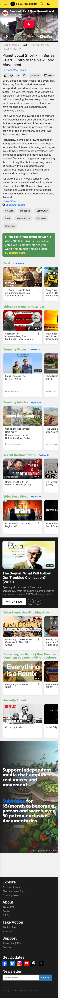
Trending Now (10, 895)
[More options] (38, 290)
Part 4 (35, 45)
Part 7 (17, 49)
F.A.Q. (5, 915)
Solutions (41, 218)
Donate (6, 947)
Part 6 (7, 49)
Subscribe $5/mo (12, 943)
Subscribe (13, 801)
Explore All (18, 263)
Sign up (45, 977)
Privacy (5, 990)
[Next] (38, 602)
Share (36, 75)
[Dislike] (11, 75)
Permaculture (23, 218)
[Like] (4, 75)
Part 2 (16, 45)
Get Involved (9, 927)
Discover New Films (14, 891)
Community (42, 210)
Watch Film (14, 601)
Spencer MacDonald (14, 69)
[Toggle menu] (5, 4)
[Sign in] (55, 4)
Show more (9, 201)
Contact (7, 911)
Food (7, 218)
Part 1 (6, 45)
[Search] (42, 4)
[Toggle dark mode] (48, 4)
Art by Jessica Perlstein (44, 850)
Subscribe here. (15, 252)
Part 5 (45, 45)
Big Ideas (25, 210)
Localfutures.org (15, 204)
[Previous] (31, 602)
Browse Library (11, 887)
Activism (9, 210)
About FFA (8, 907)
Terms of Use (19, 990)
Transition (10, 226)
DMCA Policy (34, 990)
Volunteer (7, 931)
